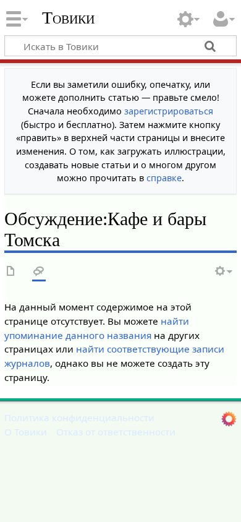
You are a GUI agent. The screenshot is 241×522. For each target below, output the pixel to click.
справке (164, 178)
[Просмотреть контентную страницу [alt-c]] (11, 272)
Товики (68, 18)
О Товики (25, 432)
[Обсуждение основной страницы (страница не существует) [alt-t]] (39, 272)
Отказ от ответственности (115, 432)
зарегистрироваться (168, 111)
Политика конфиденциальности (79, 417)
